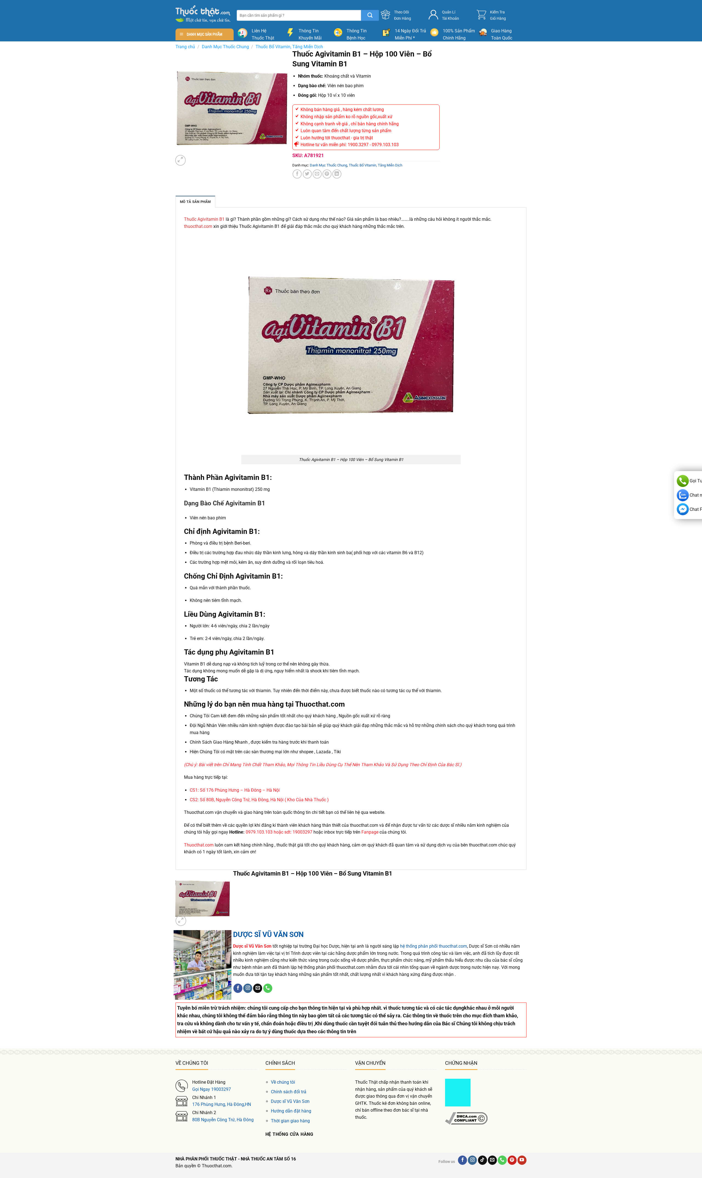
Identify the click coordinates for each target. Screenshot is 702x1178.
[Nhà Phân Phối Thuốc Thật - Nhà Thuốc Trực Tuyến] (203, 13)
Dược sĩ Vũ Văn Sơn (290, 1101)
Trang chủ (185, 46)
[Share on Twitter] (307, 174)
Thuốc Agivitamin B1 (204, 219)
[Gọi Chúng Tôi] (267, 988)
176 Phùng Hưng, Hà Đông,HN (221, 1104)
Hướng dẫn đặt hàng (291, 1111)
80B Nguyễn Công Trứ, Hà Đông (223, 1119)
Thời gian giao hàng (290, 1120)
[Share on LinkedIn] (336, 174)
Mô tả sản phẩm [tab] (195, 202)
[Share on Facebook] (297, 174)
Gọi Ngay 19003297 (211, 1089)
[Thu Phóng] (180, 160)
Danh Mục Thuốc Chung (225, 46)
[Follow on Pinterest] (512, 1160)
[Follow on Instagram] (247, 988)
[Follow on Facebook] (237, 988)
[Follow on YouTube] (521, 1160)
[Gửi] (370, 15)
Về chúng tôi (283, 1082)
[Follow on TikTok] (482, 1160)
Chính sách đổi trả (288, 1091)
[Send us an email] (257, 988)
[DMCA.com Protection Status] (458, 1092)
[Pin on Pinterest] (327, 174)
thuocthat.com (198, 226)
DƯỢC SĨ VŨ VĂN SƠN (268, 934)
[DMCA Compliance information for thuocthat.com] (466, 1117)
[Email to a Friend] (317, 174)
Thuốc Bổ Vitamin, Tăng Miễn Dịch (289, 46)
